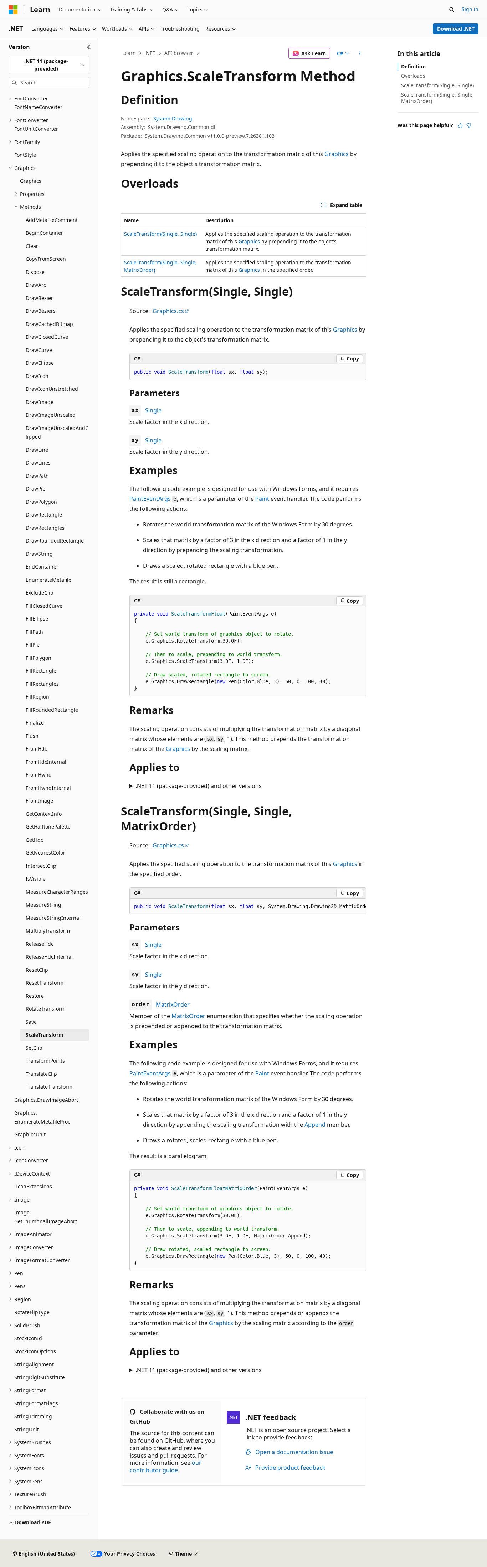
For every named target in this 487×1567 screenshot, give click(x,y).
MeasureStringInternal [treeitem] (53, 917)
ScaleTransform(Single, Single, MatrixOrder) (437, 97)
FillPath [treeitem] (34, 631)
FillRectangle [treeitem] (41, 670)
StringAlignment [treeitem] (34, 1364)
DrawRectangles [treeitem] (45, 527)
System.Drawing (172, 118)
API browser (178, 53)
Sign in (470, 9)
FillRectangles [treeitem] (42, 683)
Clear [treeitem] (32, 246)
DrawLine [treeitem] (37, 449)
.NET (149, 53)
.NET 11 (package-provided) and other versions (198, 786)
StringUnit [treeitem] (26, 1429)
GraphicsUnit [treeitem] (30, 1134)
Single (153, 410)
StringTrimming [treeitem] (33, 1416)
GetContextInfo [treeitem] (44, 813)
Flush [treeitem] (32, 735)
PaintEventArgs (150, 499)
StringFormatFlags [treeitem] (36, 1403)
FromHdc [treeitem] (36, 748)
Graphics (336, 154)
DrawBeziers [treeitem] (41, 310)
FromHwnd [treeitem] (39, 774)
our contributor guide (165, 1466)
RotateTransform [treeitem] (46, 1008)
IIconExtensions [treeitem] (33, 1186)
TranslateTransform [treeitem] (49, 1086)
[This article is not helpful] (469, 125)
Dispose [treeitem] (35, 272)
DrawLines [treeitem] (38, 462)
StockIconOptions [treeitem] (35, 1351)
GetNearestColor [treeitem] (45, 852)
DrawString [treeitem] (39, 553)
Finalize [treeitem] (35, 722)
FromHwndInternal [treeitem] (48, 787)
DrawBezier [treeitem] (39, 298)
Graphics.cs (168, 311)
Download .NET (456, 28)
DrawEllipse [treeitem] (40, 362)
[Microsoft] (13, 9)
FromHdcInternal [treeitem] (46, 761)
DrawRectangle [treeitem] (44, 514)
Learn (129, 53)
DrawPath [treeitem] (37, 475)
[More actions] (360, 53)
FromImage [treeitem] (39, 800)
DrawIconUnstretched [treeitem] (52, 388)
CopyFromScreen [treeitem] (46, 258)
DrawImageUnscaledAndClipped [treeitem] (57, 432)
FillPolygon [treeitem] (38, 657)
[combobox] (49, 65)
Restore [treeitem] (35, 995)
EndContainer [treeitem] (42, 566)
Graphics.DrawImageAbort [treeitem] (46, 1099)
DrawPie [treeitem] (35, 488)
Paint (262, 499)
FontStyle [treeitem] (25, 154)
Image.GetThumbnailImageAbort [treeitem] (45, 1217)
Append (314, 1124)
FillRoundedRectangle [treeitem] (52, 709)
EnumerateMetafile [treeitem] (48, 579)
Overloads (413, 75)
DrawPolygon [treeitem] (41, 501)
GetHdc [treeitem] (34, 839)
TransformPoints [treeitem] (45, 1060)
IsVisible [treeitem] (36, 878)
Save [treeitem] (31, 1021)
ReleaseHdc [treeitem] (39, 943)
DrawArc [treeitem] (36, 284)
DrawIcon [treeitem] (37, 376)
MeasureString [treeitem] (43, 904)
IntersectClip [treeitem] (41, 865)
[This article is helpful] (460, 125)
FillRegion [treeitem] (37, 696)
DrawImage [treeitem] (39, 402)
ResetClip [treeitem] (37, 969)
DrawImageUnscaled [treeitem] (51, 414)
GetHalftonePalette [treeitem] (48, 826)
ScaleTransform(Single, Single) (160, 233)
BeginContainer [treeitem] (44, 232)
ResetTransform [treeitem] (44, 982)
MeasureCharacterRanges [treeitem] (57, 891)
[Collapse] (88, 47)
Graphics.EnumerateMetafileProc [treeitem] (42, 1117)
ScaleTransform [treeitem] (44, 1034)
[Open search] (452, 9)
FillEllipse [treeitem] (37, 618)
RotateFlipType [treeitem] (32, 1312)
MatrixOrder (173, 1004)
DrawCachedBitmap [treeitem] (49, 324)
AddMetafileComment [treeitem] (52, 220)
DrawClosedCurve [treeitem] (47, 336)
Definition (413, 66)
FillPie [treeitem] (33, 644)
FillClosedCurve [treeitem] (44, 605)
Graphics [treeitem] (30, 180)
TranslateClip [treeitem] (41, 1073)
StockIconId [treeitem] (28, 1338)
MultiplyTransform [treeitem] (48, 930)
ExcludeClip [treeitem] (39, 592)
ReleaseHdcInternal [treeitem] (49, 956)
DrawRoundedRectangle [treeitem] (55, 540)
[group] (247, 906)
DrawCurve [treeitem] (39, 350)
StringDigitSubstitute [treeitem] (39, 1377)
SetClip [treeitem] (34, 1047)
